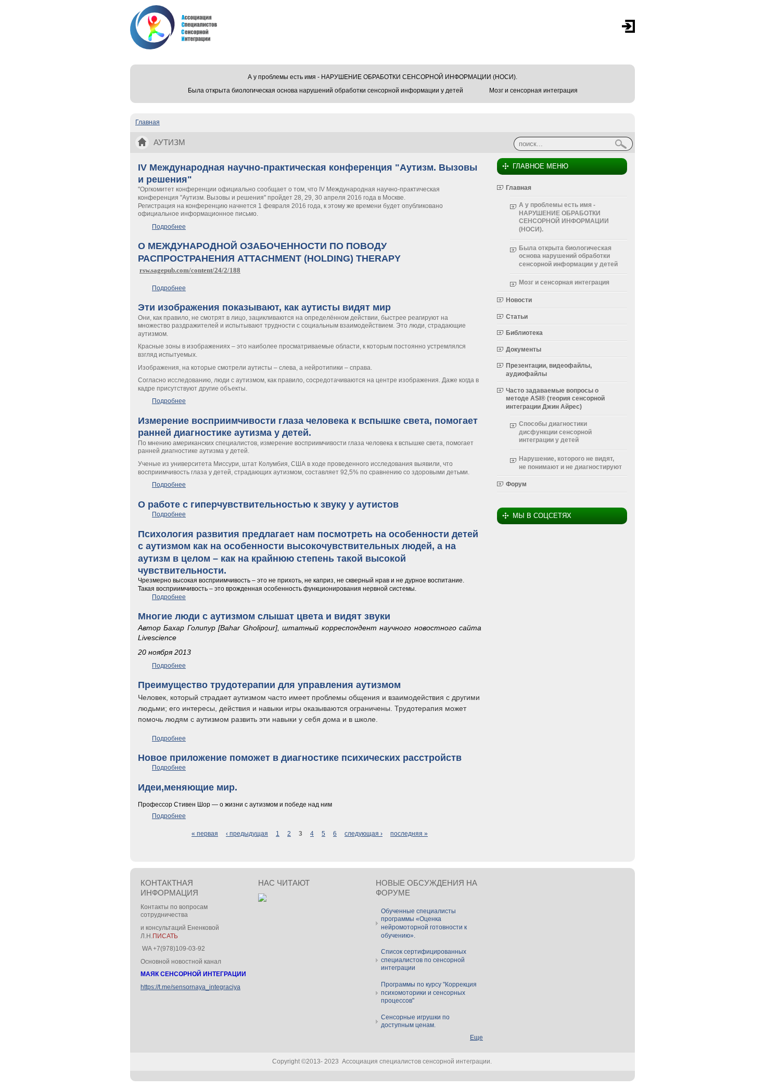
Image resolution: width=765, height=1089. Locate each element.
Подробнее (169, 226)
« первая (205, 833)
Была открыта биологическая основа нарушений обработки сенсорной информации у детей (325, 90)
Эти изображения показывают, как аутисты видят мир (264, 307)
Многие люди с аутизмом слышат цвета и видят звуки (264, 616)
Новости (519, 300)
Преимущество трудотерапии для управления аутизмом (269, 685)
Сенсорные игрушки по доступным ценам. (415, 1021)
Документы (523, 349)
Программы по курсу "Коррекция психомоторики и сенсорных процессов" (429, 992)
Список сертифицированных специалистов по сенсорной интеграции (423, 959)
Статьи (517, 316)
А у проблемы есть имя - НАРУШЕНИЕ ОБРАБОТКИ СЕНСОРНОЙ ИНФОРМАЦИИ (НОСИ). (382, 77)
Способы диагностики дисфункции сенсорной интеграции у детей (555, 432)
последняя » (409, 833)
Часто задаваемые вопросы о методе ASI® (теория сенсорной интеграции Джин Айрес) (555, 398)
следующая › (363, 833)
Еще (476, 1037)
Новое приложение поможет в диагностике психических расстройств (300, 758)
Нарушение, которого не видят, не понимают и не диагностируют (570, 463)
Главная (147, 122)
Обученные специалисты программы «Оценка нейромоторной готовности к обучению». (424, 923)
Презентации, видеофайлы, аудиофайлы (549, 370)
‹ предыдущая (247, 833)
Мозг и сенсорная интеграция (533, 90)
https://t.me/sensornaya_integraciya (190, 987)
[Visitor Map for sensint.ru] (262, 899)
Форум (516, 484)
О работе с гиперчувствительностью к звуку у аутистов (268, 504)
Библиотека (524, 332)
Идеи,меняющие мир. (187, 787)
